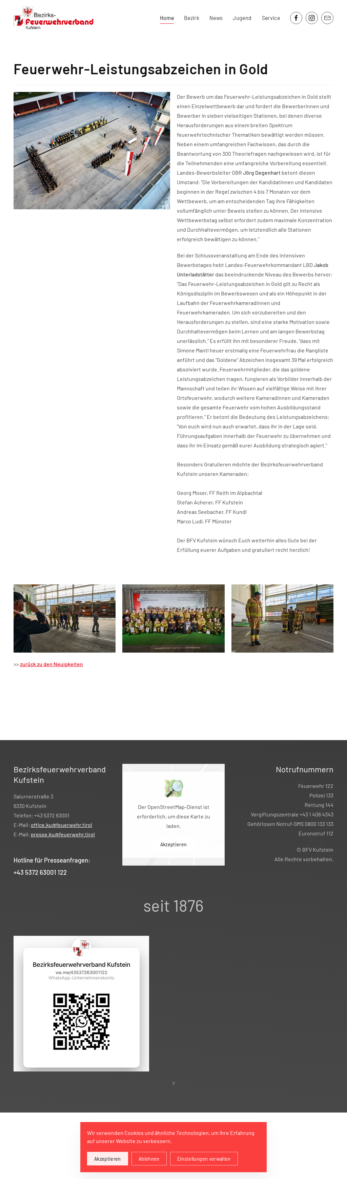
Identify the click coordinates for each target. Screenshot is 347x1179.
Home (167, 17)
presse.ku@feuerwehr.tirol (63, 834)
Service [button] (271, 17)
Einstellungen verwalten (204, 1158)
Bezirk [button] (191, 17)
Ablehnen (149, 1158)
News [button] (216, 17)
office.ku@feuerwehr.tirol (61, 825)
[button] (92, 150)
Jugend (242, 17)
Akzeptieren (173, 844)
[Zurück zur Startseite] (55, 17)
